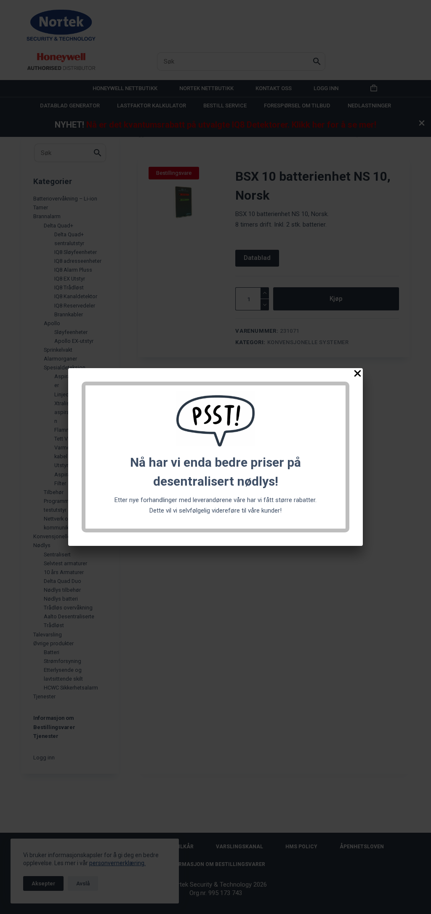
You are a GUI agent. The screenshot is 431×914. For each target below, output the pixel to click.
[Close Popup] (357, 375)
